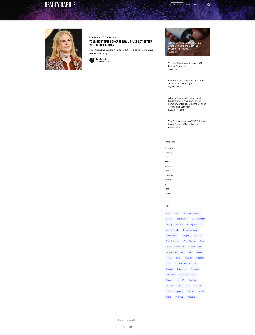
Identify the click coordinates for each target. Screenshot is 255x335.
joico (178, 258)
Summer (190, 291)
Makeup (168, 166)
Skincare (197, 285)
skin (188, 285)
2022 (168, 213)
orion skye (181, 269)
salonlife (181, 280)
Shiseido (169, 285)
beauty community (174, 224)
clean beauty (171, 235)
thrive (201, 291)
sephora (192, 280)
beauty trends (172, 230)
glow (202, 241)
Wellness (168, 193)
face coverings (172, 241)
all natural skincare (192, 213)
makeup (188, 258)
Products (168, 179)
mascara (200, 258)
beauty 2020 (182, 218)
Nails (167, 170)
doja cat (198, 235)
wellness (179, 297)
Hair (166, 157)
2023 (177, 213)
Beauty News (95, 37)
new (168, 263)
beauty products (194, 224)
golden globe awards (175, 246)
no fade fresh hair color (185, 263)
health (169, 258)
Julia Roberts (101, 59)
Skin (114, 37)
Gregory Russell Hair (174, 252)
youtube (191, 297)
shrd (180, 285)
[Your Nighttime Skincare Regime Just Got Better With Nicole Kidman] (63, 49)
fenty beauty (189, 241)
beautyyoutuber (190, 230)
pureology (170, 274)
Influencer (169, 161)
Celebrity (107, 37)
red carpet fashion (187, 274)
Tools (167, 188)
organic (169, 269)
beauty (169, 218)
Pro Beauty (169, 175)
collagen (185, 235)
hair (189, 252)
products (195, 269)
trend (168, 297)
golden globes (195, 246)
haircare (199, 252)
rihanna (169, 280)
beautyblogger (198, 218)
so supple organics (174, 291)
